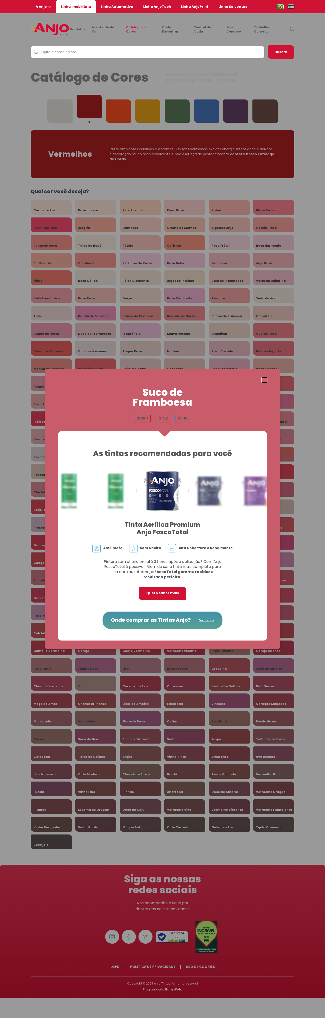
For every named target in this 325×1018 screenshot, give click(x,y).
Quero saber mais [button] (162, 593)
